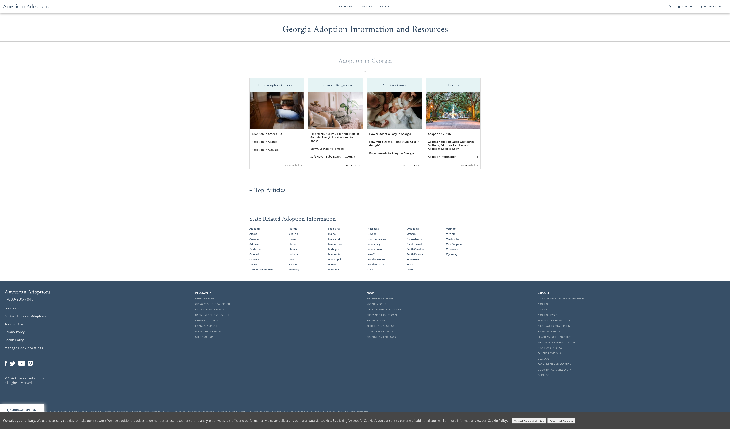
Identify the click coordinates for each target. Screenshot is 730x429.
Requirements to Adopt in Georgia (391, 153)
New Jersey (373, 244)
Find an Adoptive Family (209, 309)
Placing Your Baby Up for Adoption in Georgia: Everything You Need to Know (334, 137)
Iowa (292, 259)
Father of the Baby (206, 320)
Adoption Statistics (550, 347)
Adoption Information (442, 157)
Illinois (293, 249)
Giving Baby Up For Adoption (212, 304)
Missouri (333, 264)
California (255, 249)
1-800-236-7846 (19, 299)
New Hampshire (376, 239)
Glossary (543, 358)
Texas (410, 264)
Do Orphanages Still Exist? (554, 369)
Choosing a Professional (382, 315)
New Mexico (374, 249)
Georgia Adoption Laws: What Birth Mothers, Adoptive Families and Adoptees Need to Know (451, 145)
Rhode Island (414, 244)
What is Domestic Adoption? (384, 309)
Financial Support (206, 325)
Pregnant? (348, 6)
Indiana (293, 254)
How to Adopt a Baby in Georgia (390, 134)
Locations (12, 308)
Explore (384, 6)
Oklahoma (413, 228)
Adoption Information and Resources (561, 298)
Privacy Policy (15, 332)
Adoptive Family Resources (383, 337)
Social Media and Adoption (554, 364)
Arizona (254, 239)
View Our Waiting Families (327, 149)
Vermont (451, 228)
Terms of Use (14, 324)
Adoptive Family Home (380, 298)
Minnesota (334, 254)
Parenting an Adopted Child (555, 320)
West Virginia (454, 244)
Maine (332, 234)
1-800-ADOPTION (23, 410)
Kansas (293, 264)
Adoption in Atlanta (264, 142)
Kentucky (294, 269)
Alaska (253, 234)
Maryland (334, 239)
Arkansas (254, 244)
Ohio (370, 269)
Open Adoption (204, 337)
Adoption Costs (376, 304)
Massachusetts (336, 244)
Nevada (372, 234)
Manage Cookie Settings (24, 348)
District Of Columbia (261, 269)
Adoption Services (549, 331)
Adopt (367, 6)
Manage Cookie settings (529, 420)
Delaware (255, 264)
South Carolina (416, 249)
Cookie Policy (14, 340)
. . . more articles (291, 165)
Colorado (254, 254)
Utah (410, 269)
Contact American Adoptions (25, 316)
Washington (453, 239)
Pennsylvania (415, 239)
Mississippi (334, 259)
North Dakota (375, 264)
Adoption (543, 304)
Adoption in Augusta (265, 149)
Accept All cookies (561, 420)
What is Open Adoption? (381, 331)
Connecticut (256, 259)
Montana (333, 269)
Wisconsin (452, 249)
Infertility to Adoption (381, 325)
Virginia (450, 234)
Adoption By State (549, 315)
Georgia (293, 234)
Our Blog (543, 375)
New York (373, 254)
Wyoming (451, 254)
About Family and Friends (211, 331)
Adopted (543, 309)
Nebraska (373, 228)
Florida (293, 228)
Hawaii (293, 239)
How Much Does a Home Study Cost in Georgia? (394, 143)
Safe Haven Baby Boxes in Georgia (332, 156)
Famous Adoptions (549, 353)
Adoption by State (440, 134)
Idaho (292, 244)
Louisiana (334, 228)
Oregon (411, 234)
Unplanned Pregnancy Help (212, 315)
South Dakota (415, 254)
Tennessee (413, 259)
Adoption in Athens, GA (267, 134)
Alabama (254, 228)
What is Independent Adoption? (557, 342)
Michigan (333, 249)
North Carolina (376, 259)
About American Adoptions (554, 325)
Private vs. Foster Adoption (554, 337)
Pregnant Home (205, 298)
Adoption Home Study (380, 320)
